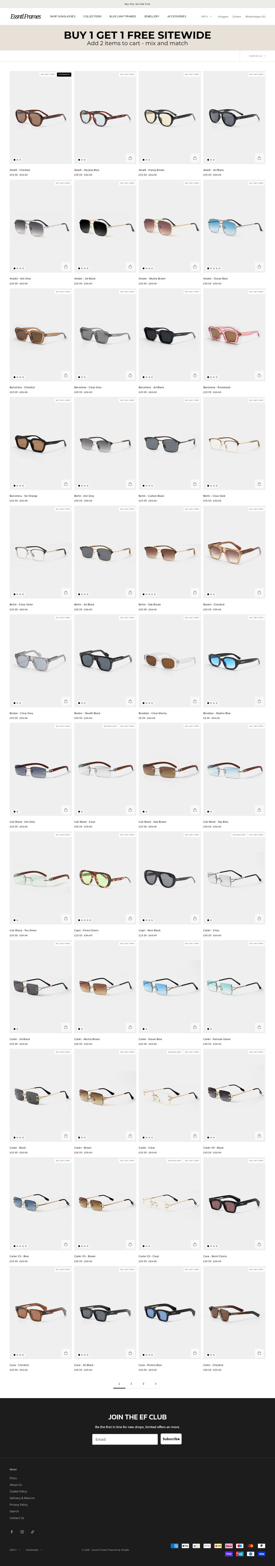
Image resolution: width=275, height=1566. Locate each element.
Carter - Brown (83, 1147)
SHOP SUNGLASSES (62, 16)
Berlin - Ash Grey (84, 496)
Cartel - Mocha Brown (87, 1039)
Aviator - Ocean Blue (215, 278)
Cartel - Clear (211, 930)
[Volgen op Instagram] (22, 1532)
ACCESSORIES (176, 16)
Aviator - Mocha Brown (152, 278)
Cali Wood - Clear (84, 821)
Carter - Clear (147, 1147)
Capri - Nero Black (150, 930)
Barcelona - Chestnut (22, 387)
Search (14, 1511)
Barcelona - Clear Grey (88, 387)
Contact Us (17, 1518)
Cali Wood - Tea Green (23, 930)
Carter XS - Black (213, 1147)
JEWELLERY (151, 16)
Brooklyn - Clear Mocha (153, 713)
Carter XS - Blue (19, 1256)
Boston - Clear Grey (21, 713)
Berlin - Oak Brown (150, 604)
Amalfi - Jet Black (213, 170)
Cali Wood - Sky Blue (215, 821)
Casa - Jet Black (84, 1365)
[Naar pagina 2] (156, 1383)
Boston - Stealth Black (87, 713)
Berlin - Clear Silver (21, 604)
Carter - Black (18, 1147)
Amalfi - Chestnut (20, 170)
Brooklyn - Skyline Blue (217, 713)
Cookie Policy (18, 1491)
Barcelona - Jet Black (151, 387)
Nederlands (32, 1550)
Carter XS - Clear (149, 1256)
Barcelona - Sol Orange (24, 496)
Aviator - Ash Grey (20, 278)
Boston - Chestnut (213, 604)
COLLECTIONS (92, 16)
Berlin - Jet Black (84, 604)
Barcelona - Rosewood (217, 387)
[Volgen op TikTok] (33, 1532)
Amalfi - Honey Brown (151, 170)
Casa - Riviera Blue (150, 1365)
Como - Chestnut (213, 1365)
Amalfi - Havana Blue (86, 170)
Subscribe (171, 1439)
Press (13, 1478)
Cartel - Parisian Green (217, 1039)
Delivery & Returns (22, 1498)
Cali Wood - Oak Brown (152, 821)
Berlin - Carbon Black (151, 496)
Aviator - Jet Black (85, 278)
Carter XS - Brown (85, 1256)
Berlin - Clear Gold (214, 496)
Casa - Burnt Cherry (215, 1256)
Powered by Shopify (118, 1550)
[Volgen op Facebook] (12, 1532)
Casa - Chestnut (19, 1365)
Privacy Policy (19, 1504)
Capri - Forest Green (86, 930)
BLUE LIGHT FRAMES (123, 16)
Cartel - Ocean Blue (150, 1039)
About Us (16, 1485)
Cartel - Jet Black (20, 1039)
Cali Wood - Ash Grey (22, 821)
